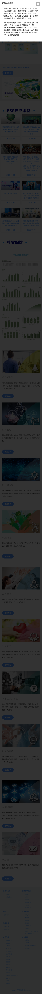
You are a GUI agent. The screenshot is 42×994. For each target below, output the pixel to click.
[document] (21, 497)
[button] (38, 4)
